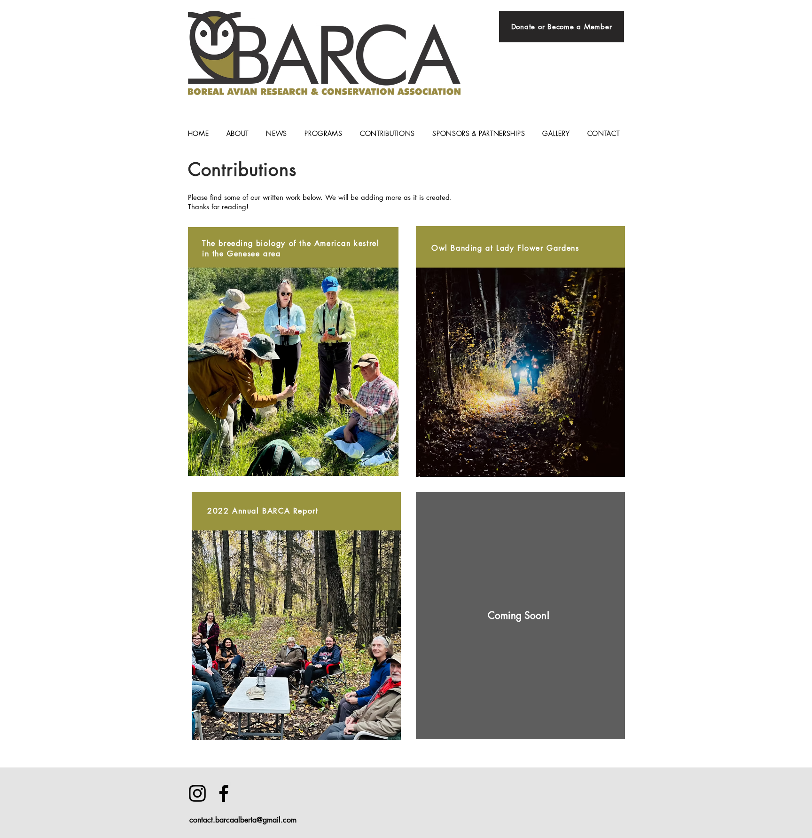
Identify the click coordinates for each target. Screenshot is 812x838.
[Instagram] (197, 793)
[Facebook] (223, 793)
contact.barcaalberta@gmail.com (243, 820)
